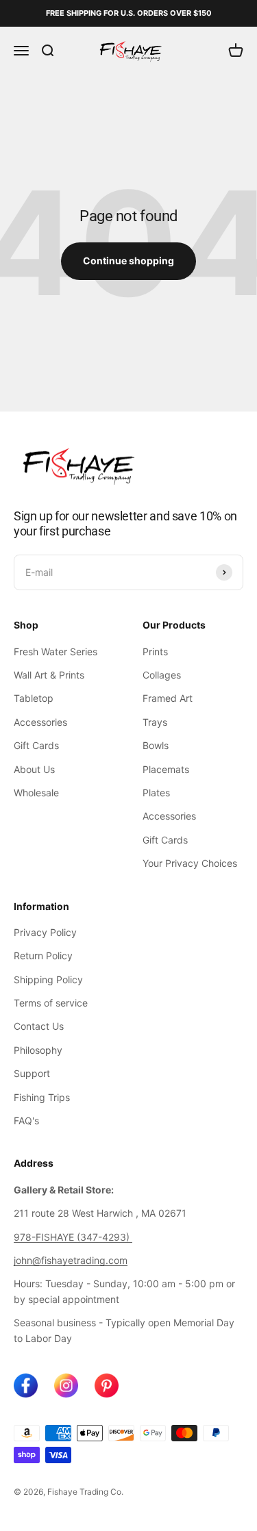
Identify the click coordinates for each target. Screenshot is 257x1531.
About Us (34, 769)
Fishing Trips (42, 1097)
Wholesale (36, 792)
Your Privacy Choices (190, 863)
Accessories (40, 722)
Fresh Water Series (55, 651)
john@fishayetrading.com (70, 1260)
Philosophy (38, 1050)
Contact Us (39, 1026)
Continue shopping (128, 260)
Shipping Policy (48, 979)
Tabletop (33, 698)
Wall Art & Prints (49, 675)
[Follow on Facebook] (26, 1385)
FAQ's (26, 1120)
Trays (155, 722)
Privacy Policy (45, 932)
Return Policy (43, 955)
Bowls (156, 745)
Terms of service (51, 1003)
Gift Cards (36, 745)
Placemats (166, 769)
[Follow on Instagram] (66, 1385)
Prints (155, 651)
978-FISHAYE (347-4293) (73, 1237)
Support (32, 1073)
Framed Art (168, 698)
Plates (156, 792)
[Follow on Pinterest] (107, 1385)
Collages (162, 675)
